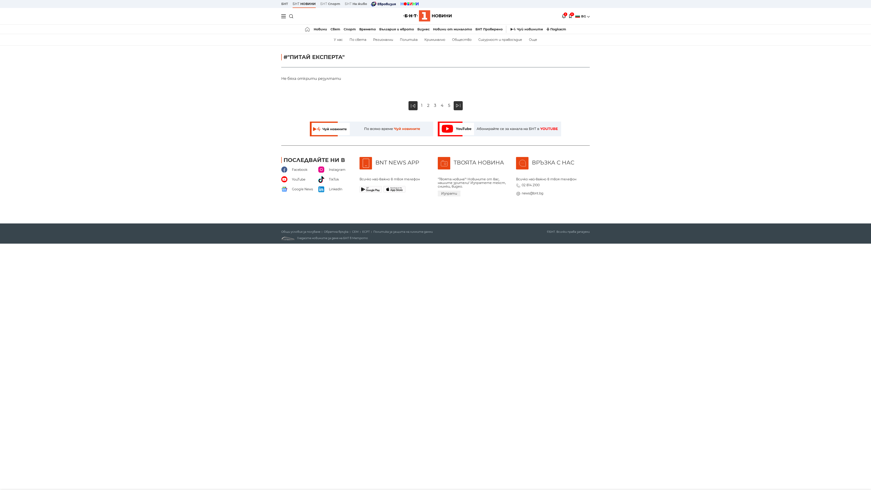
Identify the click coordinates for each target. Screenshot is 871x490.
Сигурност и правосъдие (500, 40)
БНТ (284, 4)
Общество (462, 40)
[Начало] (307, 29)
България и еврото (396, 29)
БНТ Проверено (489, 29)
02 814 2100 (531, 185)
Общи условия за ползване (300, 231)
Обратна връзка (336, 231)
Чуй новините (530, 29)
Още (533, 40)
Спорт (350, 29)
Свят (335, 29)
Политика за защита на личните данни (403, 231)
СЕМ (355, 231)
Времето (367, 29)
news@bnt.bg (532, 193)
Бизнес (423, 29)
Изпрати (449, 193)
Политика (409, 40)
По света (358, 40)
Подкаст (558, 29)
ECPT (366, 231)
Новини (320, 29)
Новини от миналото (452, 29)
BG (584, 16)
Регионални (383, 40)
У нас (338, 40)
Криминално (434, 40)
